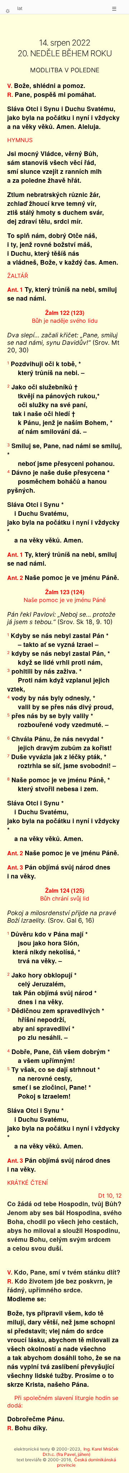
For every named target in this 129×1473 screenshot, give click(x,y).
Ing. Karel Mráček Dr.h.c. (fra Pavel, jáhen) (81, 1451)
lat (20, 8)
